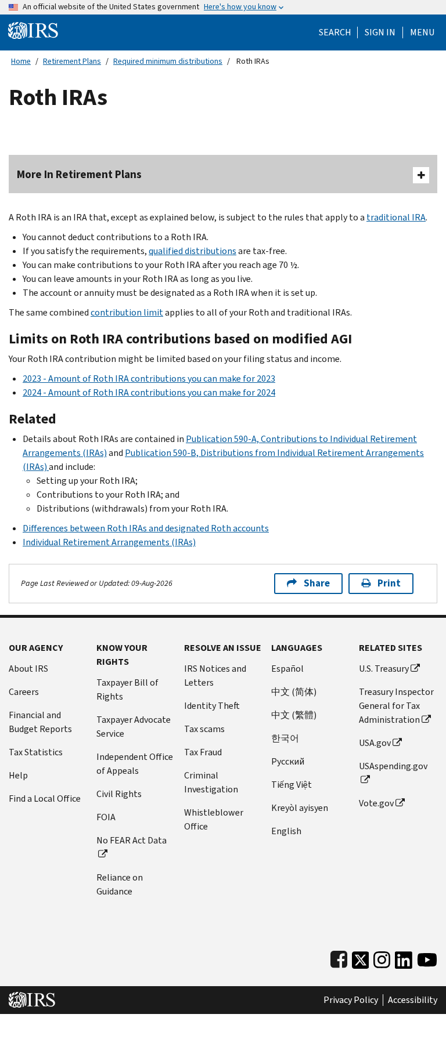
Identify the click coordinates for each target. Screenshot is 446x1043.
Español (287, 668)
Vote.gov (376, 803)
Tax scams (204, 729)
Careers (24, 692)
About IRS (28, 668)
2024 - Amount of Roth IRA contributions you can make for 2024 (149, 392)
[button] (380, 32)
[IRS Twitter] (360, 957)
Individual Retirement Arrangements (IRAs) (109, 542)
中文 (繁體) (293, 715)
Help (18, 775)
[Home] (33, 30)
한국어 (285, 738)
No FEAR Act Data (131, 840)
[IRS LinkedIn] (403, 957)
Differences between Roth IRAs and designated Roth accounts (146, 528)
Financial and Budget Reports (40, 722)
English (286, 831)
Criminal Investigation (211, 782)
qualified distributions (192, 251)
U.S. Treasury (384, 668)
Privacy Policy (350, 1000)
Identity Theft (212, 706)
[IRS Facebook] (338, 957)
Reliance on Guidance (119, 884)
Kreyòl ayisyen (299, 808)
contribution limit (127, 312)
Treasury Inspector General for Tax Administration (396, 706)
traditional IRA (396, 217)
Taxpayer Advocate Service (133, 727)
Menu (422, 32)
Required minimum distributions (167, 61)
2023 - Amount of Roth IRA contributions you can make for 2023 (149, 378)
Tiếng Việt (291, 784)
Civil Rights (119, 794)
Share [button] (317, 583)
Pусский (287, 761)
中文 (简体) (293, 692)
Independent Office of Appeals (134, 764)
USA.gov (375, 743)
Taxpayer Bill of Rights (127, 689)
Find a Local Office (45, 798)
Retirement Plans (72, 61)
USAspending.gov (393, 766)
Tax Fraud (203, 752)
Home (21, 61)
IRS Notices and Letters (215, 675)
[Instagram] (381, 957)
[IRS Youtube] (427, 957)
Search (335, 32)
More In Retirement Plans (79, 174)
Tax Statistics (36, 752)
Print (389, 583)
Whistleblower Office (213, 819)
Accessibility (412, 1000)
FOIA (106, 817)
